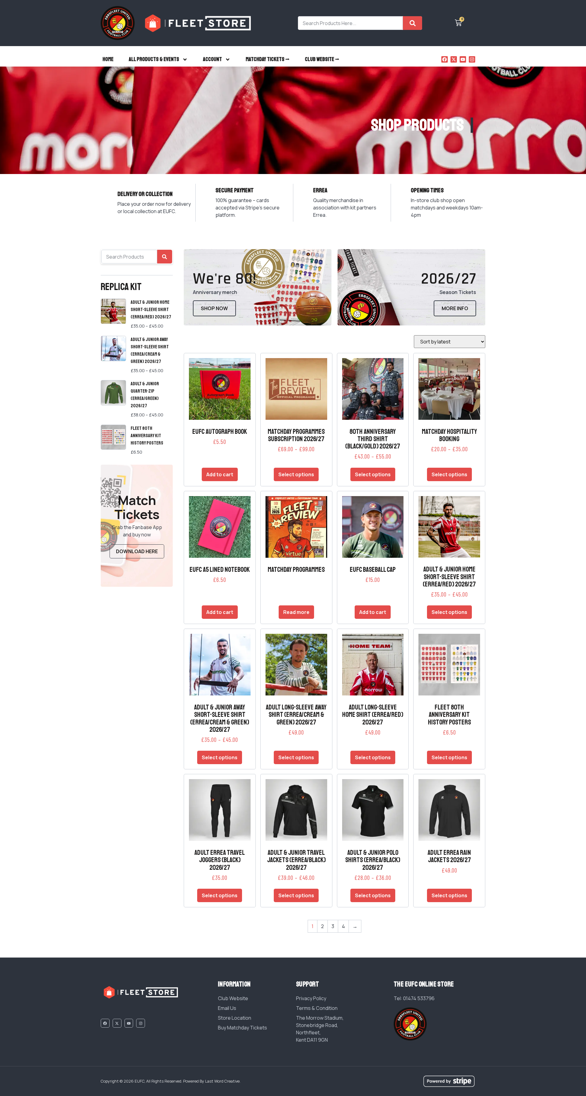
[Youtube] (463, 59)
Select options (296, 474)
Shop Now (214, 308)
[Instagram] (472, 59)
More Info (455, 308)
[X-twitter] (453, 59)
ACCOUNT (212, 59)
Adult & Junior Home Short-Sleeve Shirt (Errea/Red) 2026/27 (151, 309)
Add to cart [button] (219, 474)
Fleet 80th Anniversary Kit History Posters (147, 435)
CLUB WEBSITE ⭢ (322, 59)
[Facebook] (444, 59)
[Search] (412, 23)
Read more (296, 612)
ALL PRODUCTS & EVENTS (154, 59)
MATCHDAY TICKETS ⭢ (268, 59)
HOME (108, 59)
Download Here (137, 551)
